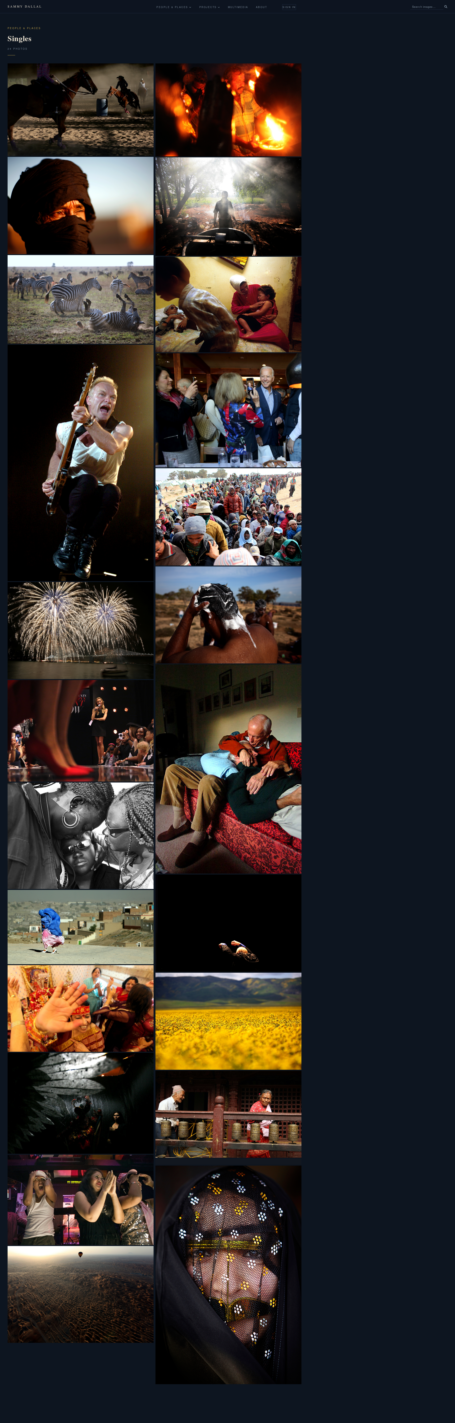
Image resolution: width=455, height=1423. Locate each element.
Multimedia (238, 7)
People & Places (172, 7)
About (261, 7)
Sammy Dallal (25, 6)
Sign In (289, 7)
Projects (208, 7)
